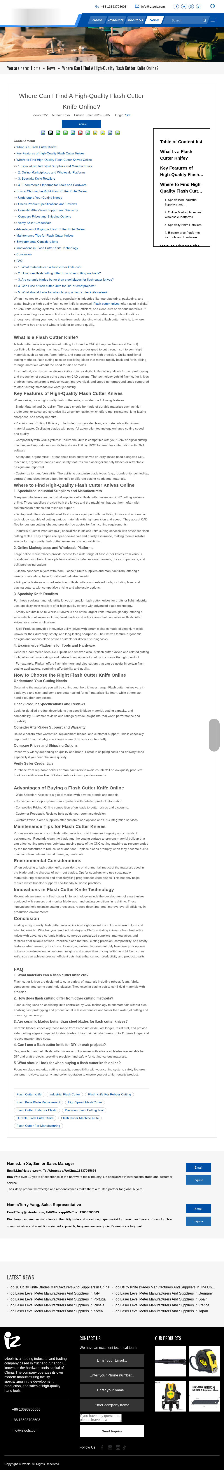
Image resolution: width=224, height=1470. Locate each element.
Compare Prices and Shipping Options (44, 216)
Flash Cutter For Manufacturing (38, 1125)
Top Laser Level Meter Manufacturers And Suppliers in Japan (161, 1311)
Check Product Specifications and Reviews (47, 204)
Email (198, 1167)
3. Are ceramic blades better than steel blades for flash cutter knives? (66, 279)
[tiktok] (198, 6)
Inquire (198, 1180)
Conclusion (24, 254)
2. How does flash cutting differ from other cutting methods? (59, 273)
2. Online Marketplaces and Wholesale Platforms (52, 172)
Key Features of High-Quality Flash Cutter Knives (50, 153)
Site (127, 115)
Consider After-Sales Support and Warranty (48, 210)
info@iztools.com (25, 1430)
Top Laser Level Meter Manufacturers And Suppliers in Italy (54, 1293)
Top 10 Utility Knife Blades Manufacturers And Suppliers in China (59, 1287)
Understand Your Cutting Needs (40, 197)
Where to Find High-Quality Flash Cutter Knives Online (54, 159)
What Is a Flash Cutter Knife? (36, 147)
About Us (135, 20)
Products (115, 20)
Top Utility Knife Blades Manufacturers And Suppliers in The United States (164, 1287)
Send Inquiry (112, 1431)
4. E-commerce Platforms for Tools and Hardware (52, 185)
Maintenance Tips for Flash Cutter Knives (45, 235)
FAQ (19, 260)
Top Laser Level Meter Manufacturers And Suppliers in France (161, 1305)
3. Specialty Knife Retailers (36, 178)
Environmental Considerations (37, 241)
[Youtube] (183, 6)
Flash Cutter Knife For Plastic (37, 1110)
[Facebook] (176, 6)
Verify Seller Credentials (34, 223)
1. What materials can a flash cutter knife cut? (49, 267)
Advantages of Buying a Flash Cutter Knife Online (50, 229)
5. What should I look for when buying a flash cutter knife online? (62, 292)
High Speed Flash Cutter (85, 1102)
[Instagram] (191, 6)
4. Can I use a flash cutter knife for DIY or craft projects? (57, 286)
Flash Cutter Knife (29, 1094)
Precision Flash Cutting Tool (84, 1110)
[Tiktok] (125, 1447)
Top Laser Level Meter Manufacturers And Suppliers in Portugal (58, 1299)
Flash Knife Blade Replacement (38, 1102)
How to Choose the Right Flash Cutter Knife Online (51, 191)
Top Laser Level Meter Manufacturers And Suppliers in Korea (56, 1311)
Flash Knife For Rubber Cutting (109, 1094)
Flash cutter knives (106, 303)
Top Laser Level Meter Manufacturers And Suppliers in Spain (161, 1299)
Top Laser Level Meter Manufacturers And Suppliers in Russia (56, 1305)
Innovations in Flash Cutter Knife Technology (47, 248)
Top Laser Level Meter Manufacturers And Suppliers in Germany (163, 1293)
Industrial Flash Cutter (64, 1094)
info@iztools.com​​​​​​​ (153, 6)
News (154, 20)
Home (97, 20)
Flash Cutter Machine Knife (80, 1118)
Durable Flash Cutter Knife (35, 1118)
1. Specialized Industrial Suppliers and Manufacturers (55, 166)
